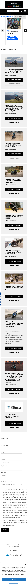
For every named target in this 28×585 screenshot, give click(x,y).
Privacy (18, 549)
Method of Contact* (7, 482)
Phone (3, 459)
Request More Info (14, 80)
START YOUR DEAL (12, 38)
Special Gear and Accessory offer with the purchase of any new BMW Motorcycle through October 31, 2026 (14, 108)
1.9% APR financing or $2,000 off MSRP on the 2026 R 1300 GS (13, 145)
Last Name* (4, 445)
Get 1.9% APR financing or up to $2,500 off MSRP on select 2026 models (14, 71)
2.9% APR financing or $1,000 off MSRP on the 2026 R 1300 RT (13, 180)
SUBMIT (5, 530)
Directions (11, 549)
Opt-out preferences (13, 583)
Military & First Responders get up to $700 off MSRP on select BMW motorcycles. (14, 324)
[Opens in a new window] (21, 11)
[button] (25, 564)
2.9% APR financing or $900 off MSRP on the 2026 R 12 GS (14, 287)
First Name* (4, 438)
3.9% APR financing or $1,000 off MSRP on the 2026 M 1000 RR (13, 252)
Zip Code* (4, 466)
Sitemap (15, 550)
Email (3, 452)
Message (3, 472)
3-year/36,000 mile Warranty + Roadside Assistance (12, 416)
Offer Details (11, 36)
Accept (14, 579)
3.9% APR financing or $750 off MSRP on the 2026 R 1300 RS (14, 216)
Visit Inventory (14, 84)
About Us (5, 549)
